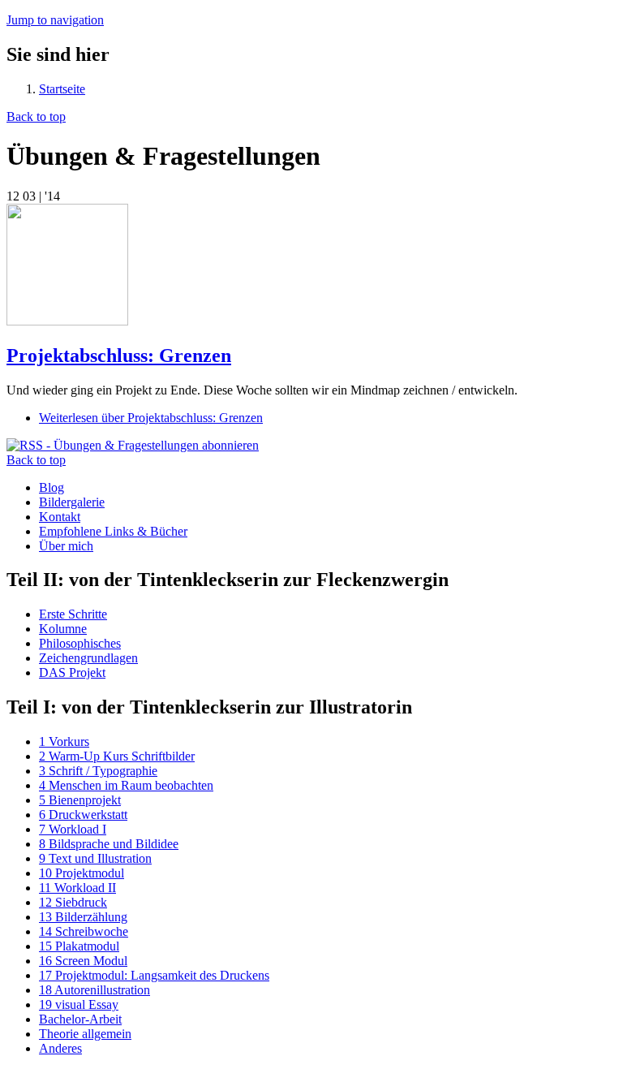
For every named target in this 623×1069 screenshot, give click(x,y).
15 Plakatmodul (79, 946)
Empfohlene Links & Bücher (113, 531)
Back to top (36, 116)
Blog (51, 487)
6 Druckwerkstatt (83, 814)
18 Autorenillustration (94, 990)
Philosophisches (80, 643)
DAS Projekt (72, 672)
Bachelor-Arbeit (80, 1019)
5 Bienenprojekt (80, 800)
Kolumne (63, 629)
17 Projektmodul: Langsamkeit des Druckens (154, 975)
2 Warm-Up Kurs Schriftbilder (117, 756)
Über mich (66, 546)
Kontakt (59, 517)
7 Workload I (72, 829)
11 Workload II (77, 887)
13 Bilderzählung (83, 917)
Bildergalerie (72, 502)
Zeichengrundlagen (88, 658)
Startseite (62, 89)
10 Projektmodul (81, 873)
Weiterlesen (151, 418)
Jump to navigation (55, 20)
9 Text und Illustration (95, 858)
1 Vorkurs (64, 741)
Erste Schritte (73, 614)
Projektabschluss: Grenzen (118, 355)
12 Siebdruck (73, 902)
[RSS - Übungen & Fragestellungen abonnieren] (132, 445)
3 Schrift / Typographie (98, 771)
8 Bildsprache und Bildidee (108, 844)
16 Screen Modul (83, 961)
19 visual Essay (78, 1004)
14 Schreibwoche (83, 931)
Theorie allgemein (85, 1034)
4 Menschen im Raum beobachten (126, 785)
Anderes (60, 1048)
